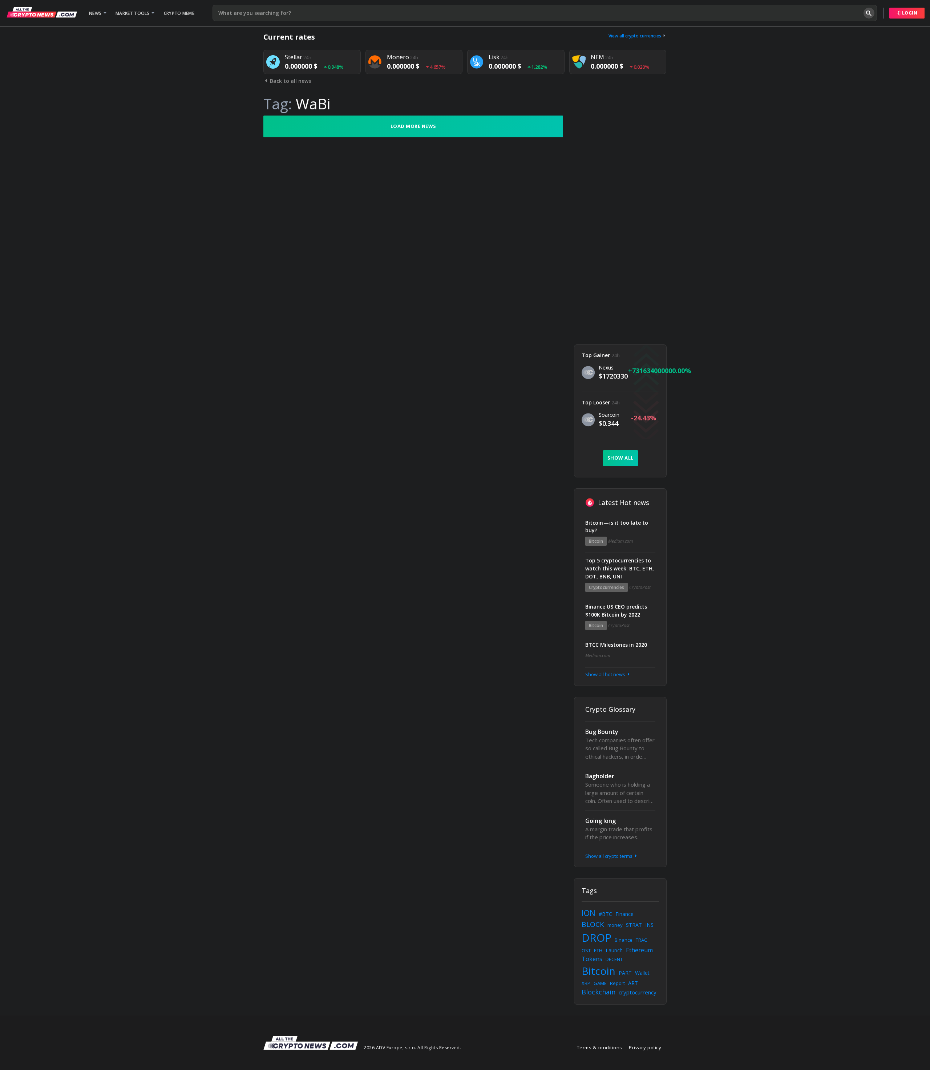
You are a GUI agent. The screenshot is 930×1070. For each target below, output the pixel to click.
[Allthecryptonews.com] (41, 12)
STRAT (634, 924)
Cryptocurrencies (606, 587)
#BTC (605, 913)
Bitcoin (596, 541)
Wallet (642, 972)
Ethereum (639, 950)
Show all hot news (605, 674)
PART (625, 972)
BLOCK (593, 924)
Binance (623, 940)
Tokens (592, 959)
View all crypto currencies (635, 36)
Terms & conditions (599, 1047)
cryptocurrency (637, 992)
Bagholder (599, 776)
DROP (596, 937)
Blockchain (598, 992)
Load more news (413, 126)
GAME (600, 983)
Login (909, 13)
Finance (624, 913)
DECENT (614, 959)
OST (586, 950)
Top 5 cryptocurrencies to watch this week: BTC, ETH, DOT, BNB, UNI (619, 568)
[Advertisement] (620, 225)
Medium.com (620, 541)
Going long (600, 821)
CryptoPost (640, 587)
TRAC (641, 940)
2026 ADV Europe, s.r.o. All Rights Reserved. (412, 1048)
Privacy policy (645, 1047)
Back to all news (289, 80)
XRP (586, 983)
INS (649, 924)
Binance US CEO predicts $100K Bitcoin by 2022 (616, 610)
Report (617, 983)
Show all (620, 458)
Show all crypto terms (609, 856)
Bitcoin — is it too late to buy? (616, 526)
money (615, 925)
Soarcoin (609, 414)
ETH (598, 950)
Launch (614, 950)
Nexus (606, 367)
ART (633, 983)
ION (588, 913)
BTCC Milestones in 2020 (616, 644)
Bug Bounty (601, 732)
